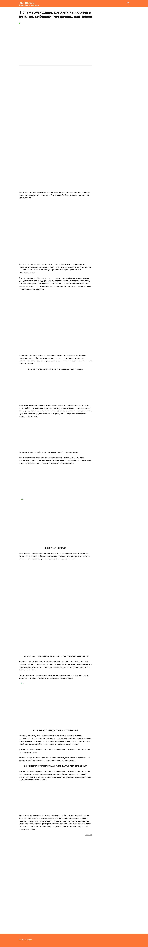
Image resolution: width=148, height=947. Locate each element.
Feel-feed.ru (27, 2)
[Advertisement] (55, 83)
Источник (88, 835)
